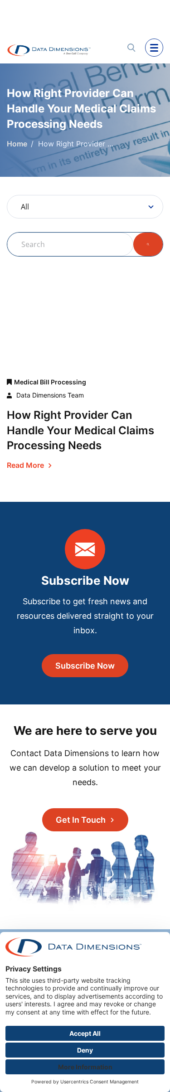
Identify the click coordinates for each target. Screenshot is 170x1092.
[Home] (59, 47)
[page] (154, 48)
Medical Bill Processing (50, 382)
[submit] (131, 48)
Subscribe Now (85, 665)
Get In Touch (81, 820)
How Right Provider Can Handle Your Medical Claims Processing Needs (80, 430)
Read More (25, 465)
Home (17, 143)
